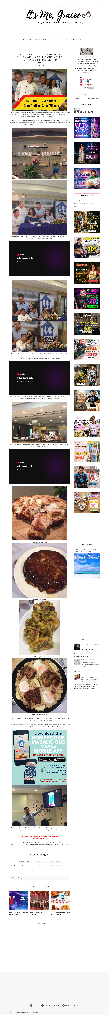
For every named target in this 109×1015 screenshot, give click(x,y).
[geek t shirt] (87, 189)
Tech (58, 39)
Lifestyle (74, 39)
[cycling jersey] (87, 258)
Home (22, 39)
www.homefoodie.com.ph (17, 844)
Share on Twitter (42, 861)
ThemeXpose (24, 1012)
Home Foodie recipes (46, 868)
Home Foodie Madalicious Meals (52, 865)
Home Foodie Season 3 (59, 868)
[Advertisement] (87, 528)
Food (51, 39)
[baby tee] (87, 436)
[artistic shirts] (87, 138)
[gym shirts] (87, 410)
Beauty (65, 39)
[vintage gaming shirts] (87, 487)
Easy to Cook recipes (21, 865)
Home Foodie (39, 865)
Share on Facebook (25, 861)
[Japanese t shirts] (87, 385)
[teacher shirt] (87, 461)
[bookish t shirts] (87, 334)
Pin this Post (57, 861)
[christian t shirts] (87, 359)
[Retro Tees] (87, 283)
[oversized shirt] (87, 232)
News (82, 39)
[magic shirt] (87, 163)
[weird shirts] (87, 309)
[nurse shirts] (87, 512)
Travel (30, 39)
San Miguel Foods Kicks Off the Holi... (60, 913)
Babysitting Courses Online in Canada (84, 203)
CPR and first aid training (80, 207)
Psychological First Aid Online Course (84, 200)
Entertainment (40, 39)
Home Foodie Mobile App (33, 868)
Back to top (95, 1012)
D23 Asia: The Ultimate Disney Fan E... (18, 913)
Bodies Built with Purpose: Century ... (38, 913)
